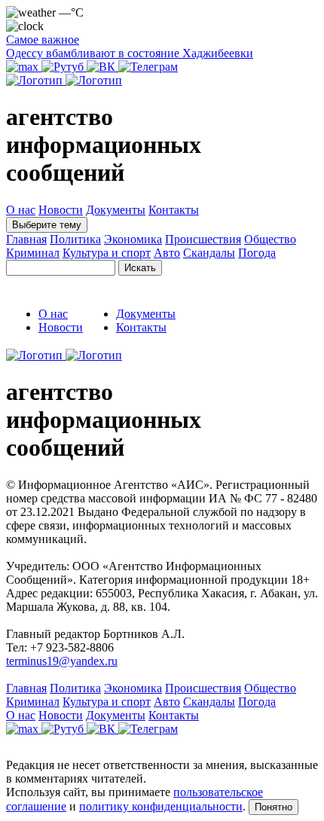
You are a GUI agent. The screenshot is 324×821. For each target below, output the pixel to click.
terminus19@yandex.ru (62, 661)
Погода (257, 252)
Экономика (133, 239)
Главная (26, 239)
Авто (167, 252)
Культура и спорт (107, 252)
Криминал (33, 252)
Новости (60, 209)
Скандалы (209, 252)
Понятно (273, 807)
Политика (75, 239)
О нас (20, 209)
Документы (115, 209)
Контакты (173, 209)
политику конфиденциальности (161, 806)
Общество (270, 239)
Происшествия (203, 239)
